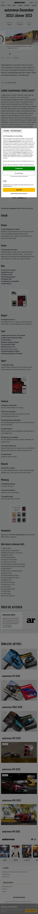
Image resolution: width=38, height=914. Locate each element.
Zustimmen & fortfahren (19, 168)
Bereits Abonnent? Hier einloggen (19, 193)
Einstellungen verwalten (19, 173)
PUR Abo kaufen (19, 190)
